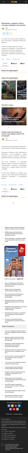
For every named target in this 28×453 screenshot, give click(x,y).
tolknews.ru (8, 419)
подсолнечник (13, 184)
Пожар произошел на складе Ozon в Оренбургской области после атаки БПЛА (14, 302)
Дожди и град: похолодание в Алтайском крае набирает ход (13, 290)
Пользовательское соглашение (12, 445)
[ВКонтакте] (7, 33)
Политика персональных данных (12, 444)
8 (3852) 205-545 (7, 435)
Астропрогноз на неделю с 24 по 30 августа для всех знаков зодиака (14, 396)
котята (8, 59)
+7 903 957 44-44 (7, 431)
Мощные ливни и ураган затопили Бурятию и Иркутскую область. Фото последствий (14, 339)
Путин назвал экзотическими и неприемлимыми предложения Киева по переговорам (15, 379)
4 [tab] (15, 127)
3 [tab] (13, 127)
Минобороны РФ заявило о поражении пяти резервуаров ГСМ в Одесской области (15, 314)
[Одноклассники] (11, 33)
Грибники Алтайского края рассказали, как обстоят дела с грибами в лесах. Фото (15, 351)
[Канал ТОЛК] (22, 63)
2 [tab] (10, 127)
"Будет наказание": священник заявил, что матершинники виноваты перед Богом (15, 240)
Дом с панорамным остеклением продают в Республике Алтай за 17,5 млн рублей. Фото (14, 284)
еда (2, 59)
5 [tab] (17, 127)
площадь (4, 184)
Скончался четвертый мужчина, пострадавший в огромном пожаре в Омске (15, 320)
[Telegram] (3, 33)
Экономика (7, 140)
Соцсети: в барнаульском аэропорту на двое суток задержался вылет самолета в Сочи (15, 332)
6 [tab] (19, 127)
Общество (7, 29)
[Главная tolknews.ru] (14, 2)
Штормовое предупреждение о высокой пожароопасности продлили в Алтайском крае (16, 308)
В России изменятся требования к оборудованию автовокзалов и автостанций (14, 295)
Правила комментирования (11, 447)
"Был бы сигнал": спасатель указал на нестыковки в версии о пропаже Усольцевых (15, 357)
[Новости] (14, 63)
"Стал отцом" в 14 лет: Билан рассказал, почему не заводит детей (15, 363)
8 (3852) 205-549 (7, 437)
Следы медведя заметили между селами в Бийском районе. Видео (14, 367)
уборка (21, 184)
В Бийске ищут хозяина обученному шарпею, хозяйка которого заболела (13, 119)
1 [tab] (8, 127)
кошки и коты (16, 59)
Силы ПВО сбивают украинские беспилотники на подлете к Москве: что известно (15, 386)
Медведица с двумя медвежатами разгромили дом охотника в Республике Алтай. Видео (14, 345)
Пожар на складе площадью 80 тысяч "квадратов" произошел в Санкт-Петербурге (15, 373)
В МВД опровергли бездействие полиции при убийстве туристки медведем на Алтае (14, 233)
